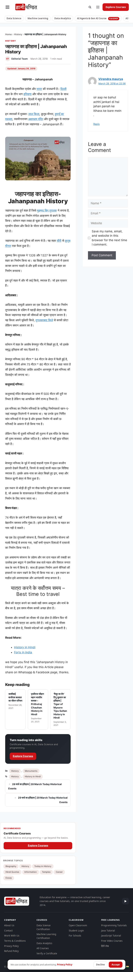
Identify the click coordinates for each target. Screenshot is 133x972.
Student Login (76, 930)
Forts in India (23, 652)
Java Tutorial (108, 930)
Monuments (31, 771)
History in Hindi (24, 647)
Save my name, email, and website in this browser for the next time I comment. (109, 238)
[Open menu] (7, 7)
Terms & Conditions (15, 940)
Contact (8, 930)
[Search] (90, 7)
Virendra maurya (110, 79)
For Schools (75, 935)
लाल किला (33, 114)
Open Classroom (78, 925)
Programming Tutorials (114, 925)
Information (30, 872)
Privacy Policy (11, 946)
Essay (9, 878)
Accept (116, 964)
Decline (100, 964)
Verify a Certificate (47, 953)
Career (59, 872)
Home (8, 34)
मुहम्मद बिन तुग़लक (47, 210)
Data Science (14, 18)
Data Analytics (62, 18)
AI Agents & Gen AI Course (97, 18)
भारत (39, 89)
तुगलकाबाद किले (44, 320)
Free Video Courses (111, 940)
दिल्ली (63, 89)
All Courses (43, 948)
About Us (9, 925)
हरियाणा (28, 94)
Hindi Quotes (12, 872)
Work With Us (11, 935)
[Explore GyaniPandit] (98, 7)
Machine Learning (38, 18)
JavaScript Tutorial (111, 935)
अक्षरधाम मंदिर (35, 119)
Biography (11, 866)
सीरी (59, 240)
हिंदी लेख (105, 946)
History (18, 34)
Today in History (42, 866)
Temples (46, 872)
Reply (96, 123)
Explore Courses (116, 7)
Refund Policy (11, 951)
